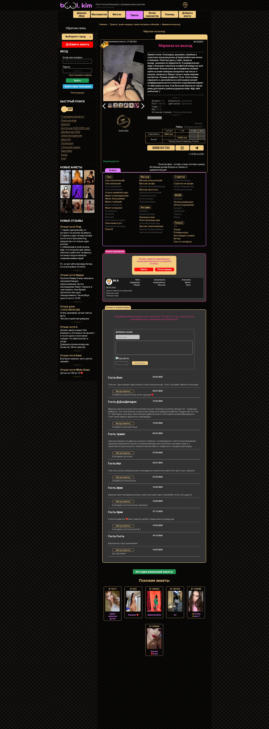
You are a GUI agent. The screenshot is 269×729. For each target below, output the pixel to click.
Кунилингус (111, 211)
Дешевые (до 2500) (70, 132)
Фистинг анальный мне (151, 229)
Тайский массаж (147, 195)
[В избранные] (200, 46)
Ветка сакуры (146, 198)
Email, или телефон (72, 57)
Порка (177, 217)
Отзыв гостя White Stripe (75, 369)
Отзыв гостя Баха (71, 355)
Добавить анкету (187, 14)
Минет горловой (113, 205)
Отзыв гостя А (69, 326)
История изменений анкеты (154, 571)
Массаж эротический (150, 192)
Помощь (169, 14)
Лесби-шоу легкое (183, 189)
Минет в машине (113, 208)
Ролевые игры (181, 232)
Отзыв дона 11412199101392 (70, 308)
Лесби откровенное (184, 186)
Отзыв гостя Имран (72, 275)
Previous (105, 106)
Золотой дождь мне (149, 223)
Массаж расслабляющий (152, 186)
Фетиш (177, 238)
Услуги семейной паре (116, 192)
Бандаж (178, 208)
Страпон (143, 211)
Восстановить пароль (80, 75)
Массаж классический (150, 180)
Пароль (66, 67)
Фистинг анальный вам (151, 226)
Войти (144, 269)
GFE (175, 226)
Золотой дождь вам (149, 220)
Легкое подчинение (184, 205)
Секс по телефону (183, 241)
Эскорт (177, 229)
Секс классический (115, 180)
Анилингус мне (147, 217)
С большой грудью (70, 147)
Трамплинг (179, 211)
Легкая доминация (183, 202)
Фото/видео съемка (184, 235)
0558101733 (161, 148)
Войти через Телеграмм (78, 86)
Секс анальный (113, 183)
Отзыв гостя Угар (70, 226)
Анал (63, 158)
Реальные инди (68, 120)
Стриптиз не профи (183, 183)
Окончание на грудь (115, 226)
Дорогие (65, 124)
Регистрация (77, 92)
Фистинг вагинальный (150, 232)
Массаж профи (147, 183)
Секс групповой (113, 186)
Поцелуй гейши (147, 202)
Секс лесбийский (113, 189)
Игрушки (109, 217)
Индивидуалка (154, 118)
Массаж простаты (148, 189)
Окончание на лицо (115, 220)
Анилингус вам (147, 214)
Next (141, 106)
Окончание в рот (113, 223)
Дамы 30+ (66, 139)
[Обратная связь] (62, 28)
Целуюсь (109, 214)
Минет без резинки (115, 198)
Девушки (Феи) (81, 14)
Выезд (64, 154)
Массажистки (99, 14)
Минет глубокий (113, 202)
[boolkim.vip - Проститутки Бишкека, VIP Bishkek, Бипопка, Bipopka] (76, 9)
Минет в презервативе (117, 195)
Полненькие (67, 143)
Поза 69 (109, 229)
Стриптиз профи (182, 180)
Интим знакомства (152, 14)
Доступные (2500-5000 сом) (75, 128)
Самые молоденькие (71, 135)
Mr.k (116, 280)
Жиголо (117, 14)
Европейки (66, 151)
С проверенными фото (72, 116)
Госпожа (178, 199)
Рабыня (178, 214)
